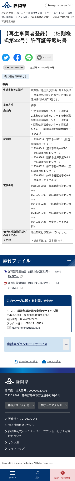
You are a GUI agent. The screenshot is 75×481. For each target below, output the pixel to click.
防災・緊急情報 (62, 478)
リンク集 (13, 442)
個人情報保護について (21, 424)
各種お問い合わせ (18, 405)
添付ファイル (17, 260)
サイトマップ (16, 448)
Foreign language (57, 5)
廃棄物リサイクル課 (16, 17)
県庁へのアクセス (51, 405)
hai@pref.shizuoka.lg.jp (26, 327)
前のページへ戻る (28, 361)
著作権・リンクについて (23, 418)
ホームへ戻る (54, 361)
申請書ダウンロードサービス (41, 13)
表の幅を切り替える (15, 76)
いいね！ (47, 57)
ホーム (20, 13)
